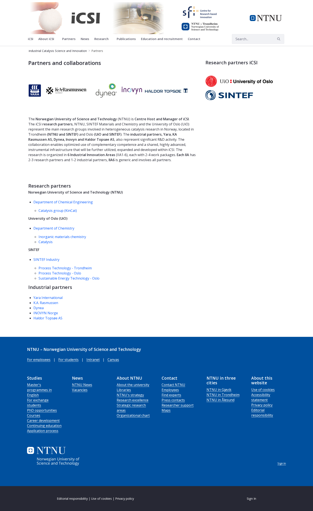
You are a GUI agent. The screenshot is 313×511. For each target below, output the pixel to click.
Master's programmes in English (39, 389)
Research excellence (132, 400)
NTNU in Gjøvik (219, 389)
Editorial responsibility (72, 499)
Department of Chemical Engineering (63, 202)
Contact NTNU (173, 384)
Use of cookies (263, 389)
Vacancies (80, 390)
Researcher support (178, 405)
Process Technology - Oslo (60, 273)
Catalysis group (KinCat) (58, 210)
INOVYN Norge (45, 313)
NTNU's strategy (130, 395)
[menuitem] (30, 39)
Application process (42, 430)
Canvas (113, 359)
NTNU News (82, 384)
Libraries (124, 390)
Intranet (93, 359)
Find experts (171, 395)
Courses (33, 415)
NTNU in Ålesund (220, 400)
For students (68, 359)
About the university (133, 384)
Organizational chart (133, 415)
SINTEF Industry (46, 259)
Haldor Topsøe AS (47, 318)
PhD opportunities (42, 410)
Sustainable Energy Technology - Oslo (69, 278)
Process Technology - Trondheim (65, 268)
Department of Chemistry (53, 228)
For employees (38, 359)
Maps (166, 410)
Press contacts (173, 400)
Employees (170, 390)
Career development (43, 420)
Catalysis (46, 242)
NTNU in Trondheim (223, 394)
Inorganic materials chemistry (62, 236)
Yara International (48, 297)
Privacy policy (262, 405)
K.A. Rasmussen (45, 302)
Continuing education (44, 425)
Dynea (38, 308)
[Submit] (279, 39)
